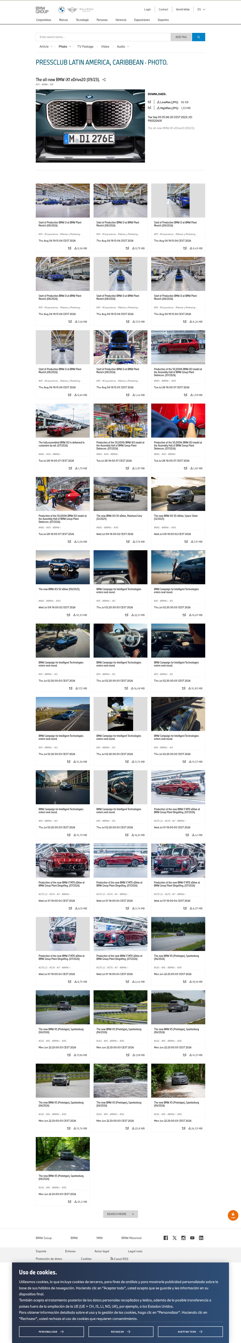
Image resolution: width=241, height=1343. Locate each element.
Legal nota (135, 1251)
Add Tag (181, 37)
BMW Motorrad (131, 1238)
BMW (74, 1238)
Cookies (86, 1259)
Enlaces (70, 1251)
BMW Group (44, 1238)
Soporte (41, 1251)
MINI (100, 1238)
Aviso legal (102, 1251)
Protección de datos (49, 1259)
